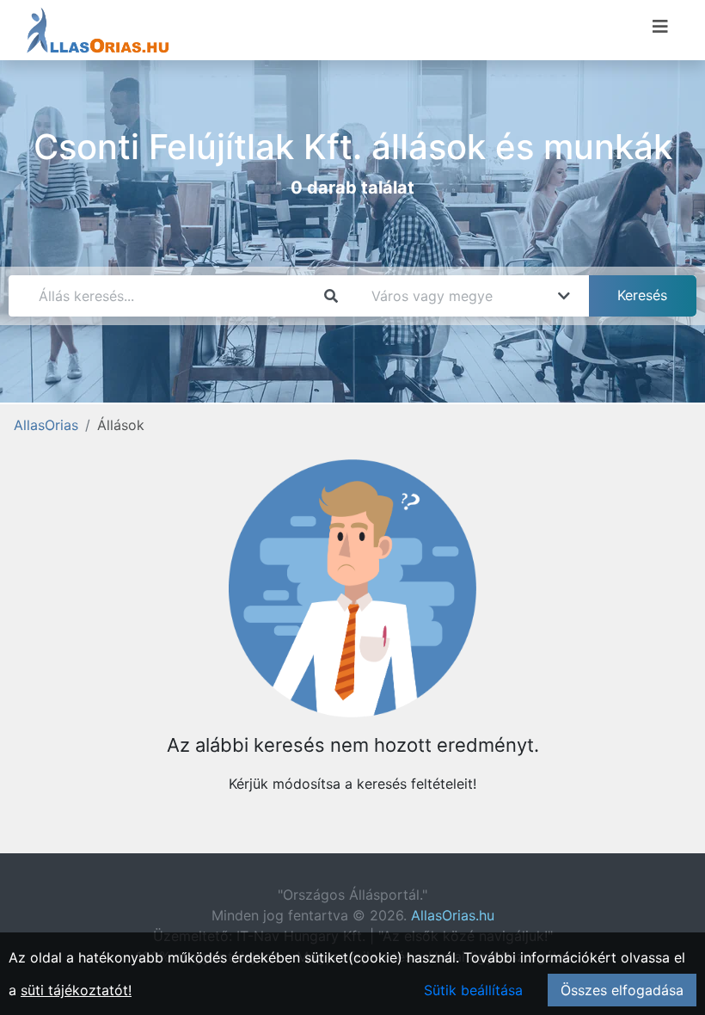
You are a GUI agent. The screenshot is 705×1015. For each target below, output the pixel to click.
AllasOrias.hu (452, 915)
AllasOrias (46, 425)
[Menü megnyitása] (660, 27)
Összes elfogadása (622, 990)
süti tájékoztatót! (76, 990)
